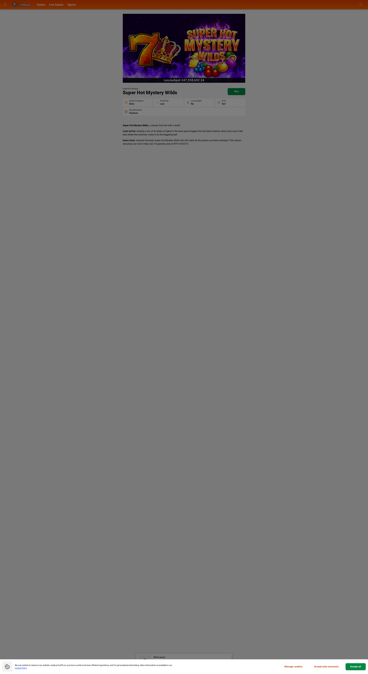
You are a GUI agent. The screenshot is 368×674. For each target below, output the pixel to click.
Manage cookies (293, 666)
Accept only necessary (326, 666)
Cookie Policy (21, 668)
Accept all (355, 666)
